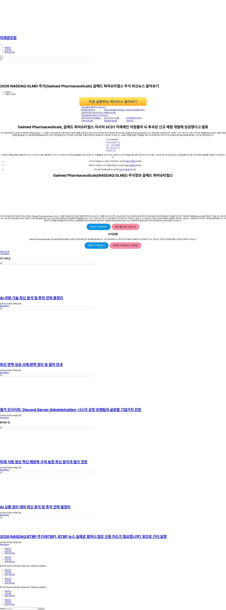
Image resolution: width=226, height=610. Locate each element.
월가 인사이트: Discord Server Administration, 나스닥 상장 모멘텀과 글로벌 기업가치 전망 (70, 409)
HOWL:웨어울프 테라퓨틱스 (114, 110)
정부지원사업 (10, 52)
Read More (4, 306)
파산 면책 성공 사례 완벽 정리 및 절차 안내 (31, 364)
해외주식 (8, 48)
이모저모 (8, 50)
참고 (135, 161)
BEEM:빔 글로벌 (110, 121)
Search (3, 609)
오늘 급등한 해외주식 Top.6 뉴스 (93, 107)
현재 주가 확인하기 (98, 226)
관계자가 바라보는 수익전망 (125, 245)
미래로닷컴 (8, 37)
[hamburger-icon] (1, 44)
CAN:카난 (130, 121)
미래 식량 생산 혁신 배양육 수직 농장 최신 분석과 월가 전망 (43, 462)
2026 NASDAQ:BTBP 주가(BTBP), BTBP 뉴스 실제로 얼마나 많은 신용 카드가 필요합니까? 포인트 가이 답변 (83, 536)
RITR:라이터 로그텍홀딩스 (91, 118)
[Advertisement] (70, 16)
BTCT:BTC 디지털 (111, 118)
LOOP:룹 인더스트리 (134, 118)
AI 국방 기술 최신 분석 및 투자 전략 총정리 (31, 298)
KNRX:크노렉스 (110, 113)
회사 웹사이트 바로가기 (125, 226)
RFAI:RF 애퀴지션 (88, 110)
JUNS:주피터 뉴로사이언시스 (92, 113)
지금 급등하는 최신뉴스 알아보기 (113, 101)
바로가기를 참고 (131, 165)
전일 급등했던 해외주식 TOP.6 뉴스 (94, 115)
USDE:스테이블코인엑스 (135, 110)
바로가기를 (129, 161)
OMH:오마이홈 (87, 121)
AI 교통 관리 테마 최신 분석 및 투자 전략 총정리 (35, 507)
